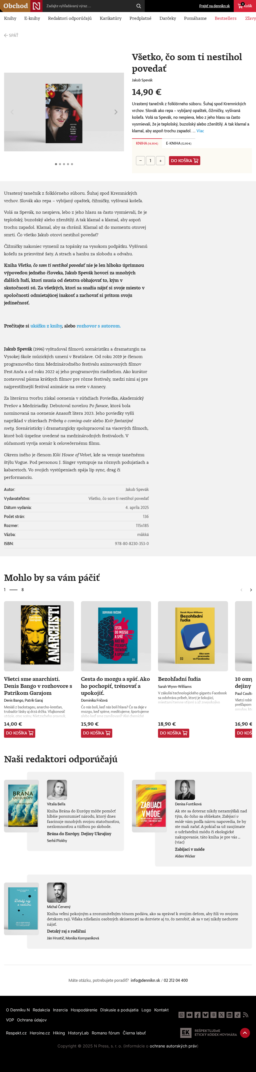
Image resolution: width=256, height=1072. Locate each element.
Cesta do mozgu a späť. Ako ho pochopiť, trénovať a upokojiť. (115, 685)
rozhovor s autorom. (99, 326)
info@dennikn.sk (145, 980)
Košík (247, 5)
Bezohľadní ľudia (179, 678)
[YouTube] (190, 1015)
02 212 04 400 (176, 980)
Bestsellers (225, 18)
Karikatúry (111, 18)
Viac (200, 131)
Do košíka (181, 160)
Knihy (10, 18)
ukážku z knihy (46, 326)
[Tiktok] (238, 1015)
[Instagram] (182, 1015)
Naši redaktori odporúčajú (61, 759)
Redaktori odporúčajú (70, 18)
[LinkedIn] (230, 1015)
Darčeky (168, 18)
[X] (222, 1015)
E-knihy (32, 18)
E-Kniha (178, 143)
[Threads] (214, 1015)
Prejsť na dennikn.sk (214, 6)
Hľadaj (139, 6)
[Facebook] (198, 1015)
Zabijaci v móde (189, 849)
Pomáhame (195, 18)
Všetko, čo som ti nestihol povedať (56, 164)
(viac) (179, 842)
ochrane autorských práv (173, 1045)
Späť (13, 35)
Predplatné (141, 18)
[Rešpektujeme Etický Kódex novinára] (208, 1033)
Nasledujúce (116, 112)
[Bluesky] (206, 1015)
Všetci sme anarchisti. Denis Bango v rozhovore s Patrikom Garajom (38, 685)
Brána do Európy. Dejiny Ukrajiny (79, 833)
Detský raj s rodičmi (66, 931)
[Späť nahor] (245, 1033)
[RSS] (246, 1015)
